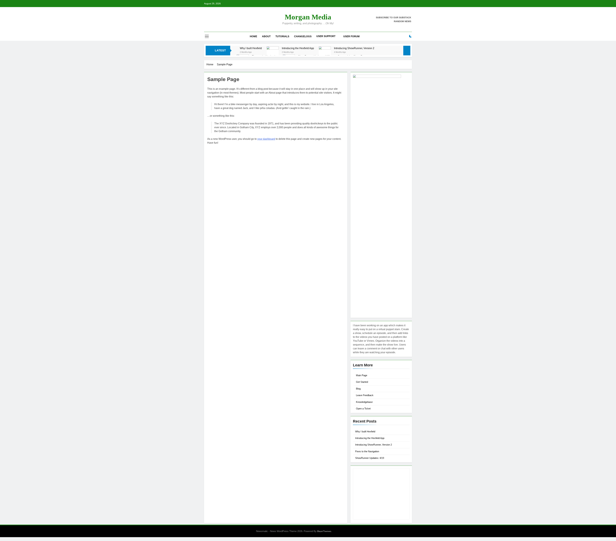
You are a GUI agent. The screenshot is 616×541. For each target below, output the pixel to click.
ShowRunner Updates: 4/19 (369, 458)
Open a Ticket (363, 408)
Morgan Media (308, 17)
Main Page (361, 375)
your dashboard (266, 139)
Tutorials (282, 36)
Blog (358, 388)
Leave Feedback (364, 395)
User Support (325, 36)
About (266, 36)
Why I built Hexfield (251, 48)
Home (253, 36)
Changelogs (303, 36)
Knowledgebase (364, 402)
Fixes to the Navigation (367, 451)
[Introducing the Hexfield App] (273, 52)
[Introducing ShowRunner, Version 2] (325, 52)
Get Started (362, 382)
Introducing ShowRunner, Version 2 (354, 48)
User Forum (351, 36)
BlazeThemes (324, 531)
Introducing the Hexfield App (298, 48)
